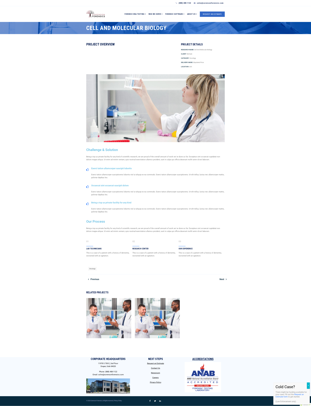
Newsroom (155, 373)
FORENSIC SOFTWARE (174, 14)
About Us (191, 14)
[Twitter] (155, 401)
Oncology (92, 269)
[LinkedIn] (160, 401)
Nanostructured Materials (108, 346)
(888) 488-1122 (111, 372)
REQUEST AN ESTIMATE (212, 14)
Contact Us (155, 368)
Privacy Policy (155, 382)
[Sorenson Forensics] (95, 14)
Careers (155, 378)
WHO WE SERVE (155, 14)
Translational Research (157, 346)
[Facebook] (150, 401)
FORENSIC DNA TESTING (134, 14)
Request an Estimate (155, 363)
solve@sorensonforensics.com (111, 375)
